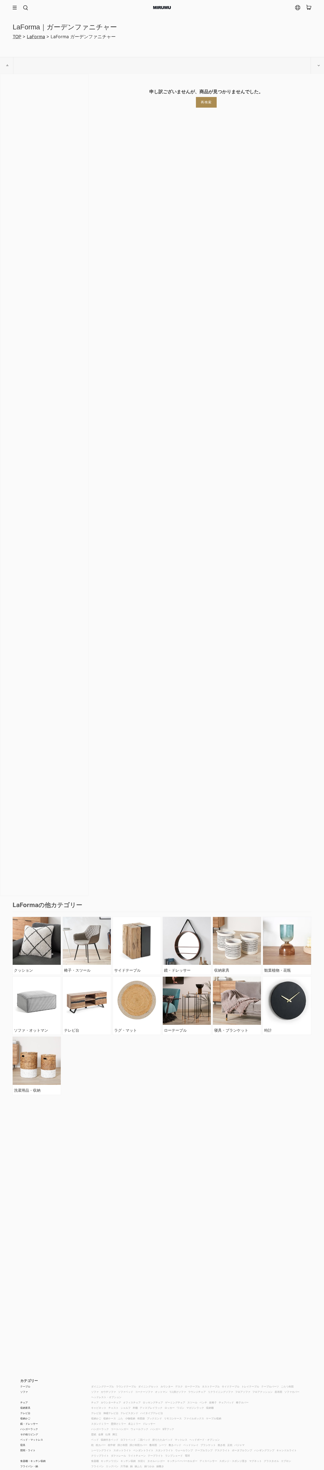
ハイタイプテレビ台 (151, 1413)
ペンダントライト (143, 1450)
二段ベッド (144, 1439)
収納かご (25, 1418)
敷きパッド (175, 1444)
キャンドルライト (286, 1450)
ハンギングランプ (264, 1450)
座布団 (278, 1391)
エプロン (286, 1460)
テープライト (155, 1455)
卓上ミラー (134, 1423)
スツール (192, 1402)
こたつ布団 (287, 1386)
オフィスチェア (132, 1402)
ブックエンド (154, 1418)
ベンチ (203, 1402)
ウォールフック (139, 1428)
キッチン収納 (128, 1460)
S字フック (168, 1428)
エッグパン (112, 1466)
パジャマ (239, 1444)
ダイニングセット (148, 1386)
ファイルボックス (194, 1418)
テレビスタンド (129, 1413)
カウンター (166, 1386)
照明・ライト (27, 1450)
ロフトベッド (128, 1439)
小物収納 (130, 1418)
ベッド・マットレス (31, 1439)
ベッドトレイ (190, 1444)
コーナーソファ (144, 1391)
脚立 (114, 1434)
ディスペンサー (208, 1460)
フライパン (97, 1466)
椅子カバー (242, 1402)
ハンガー (155, 1428)
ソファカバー (291, 1391)
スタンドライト (164, 1450)
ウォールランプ (184, 1450)
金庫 (100, 1434)
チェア (24, 1402)
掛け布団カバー (138, 1444)
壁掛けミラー (118, 1423)
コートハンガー (120, 1428)
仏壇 (107, 1434)
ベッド (95, 1439)
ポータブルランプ (242, 1450)
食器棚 (95, 1460)
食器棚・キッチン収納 (33, 1460)
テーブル (25, 1386)
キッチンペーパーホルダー (182, 1460)
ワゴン (180, 1407)
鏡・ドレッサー (29, 1423)
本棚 (135, 1407)
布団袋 (141, 1418)
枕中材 (111, 1444)
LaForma (36, 36)
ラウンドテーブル (126, 1386)
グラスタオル (271, 1460)
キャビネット (98, 1407)
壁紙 (93, 1434)
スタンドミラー (100, 1423)
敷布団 (153, 1444)
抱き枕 (221, 1444)
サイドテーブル (230, 1386)
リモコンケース (173, 1418)
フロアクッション (262, 1391)
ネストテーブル (211, 1386)
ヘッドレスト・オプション (106, 1397)
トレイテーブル (250, 1386)
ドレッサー (149, 1423)
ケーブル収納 (213, 1418)
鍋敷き (160, 1466)
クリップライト (100, 1455)
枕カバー (101, 1444)
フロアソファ (242, 1391)
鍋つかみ (149, 1466)
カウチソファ (108, 1391)
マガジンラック (195, 1407)
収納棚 (210, 1407)
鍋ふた (138, 1466)
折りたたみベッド (162, 1439)
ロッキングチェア (153, 1402)
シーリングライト (101, 1450)
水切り (141, 1460)
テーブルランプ (204, 1450)
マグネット (255, 1460)
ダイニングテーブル (102, 1386)
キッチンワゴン (109, 1460)
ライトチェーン (137, 1455)
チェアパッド (226, 1402)
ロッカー (170, 1407)
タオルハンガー (156, 1460)
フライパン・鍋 (29, 1466)
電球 (187, 1455)
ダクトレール (118, 1455)
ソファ (24, 1391)
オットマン (161, 1391)
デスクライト (222, 1450)
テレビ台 (25, 1413)
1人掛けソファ (178, 1391)
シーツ (163, 1444)
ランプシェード (174, 1455)
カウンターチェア (111, 1402)
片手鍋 (124, 1466)
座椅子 (213, 1402)
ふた (120, 1418)
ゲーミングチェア (175, 1402)
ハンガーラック (29, 1428)
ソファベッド (125, 1391)
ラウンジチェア (197, 1391)
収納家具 (25, 1407)
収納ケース (109, 1418)
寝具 (22, 1444)
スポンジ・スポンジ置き (233, 1460)
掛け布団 (122, 1444)
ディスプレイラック (151, 1407)
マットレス (181, 1439)
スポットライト (122, 1450)
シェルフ (125, 1407)
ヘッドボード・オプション (204, 1439)
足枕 (229, 1444)
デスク (179, 1386)
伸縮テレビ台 (110, 1413)
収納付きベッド (109, 1439)
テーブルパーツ (270, 1386)
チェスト (113, 1407)
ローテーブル (192, 1386)
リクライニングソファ (220, 1391)
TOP (17, 36)
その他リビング (29, 1434)
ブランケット (208, 1444)
